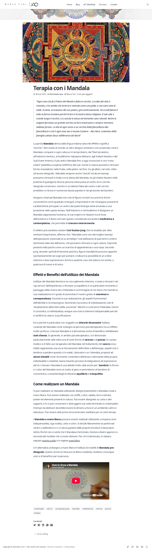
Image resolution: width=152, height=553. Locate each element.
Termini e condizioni (55, 547)
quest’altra (74, 440)
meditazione (87, 508)
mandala (76, 508)
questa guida (49, 440)
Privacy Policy (70, 547)
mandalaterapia (57, 94)
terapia (37, 513)
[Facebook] (127, 546)
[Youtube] (137, 546)
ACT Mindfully (89, 4)
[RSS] (146, 546)
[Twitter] (132, 546)
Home (69, 4)
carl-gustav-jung (62, 508)
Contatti (113, 4)
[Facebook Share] (39, 525)
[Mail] (142, 546)
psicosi (108, 508)
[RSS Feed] (147, 4)
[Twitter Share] (34, 525)
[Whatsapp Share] (47, 525)
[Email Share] (51, 525)
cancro (50, 508)
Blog (78, 4)
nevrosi (99, 508)
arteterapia (39, 508)
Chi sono (103, 4)
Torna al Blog (42, 534)
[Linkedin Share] (43, 525)
